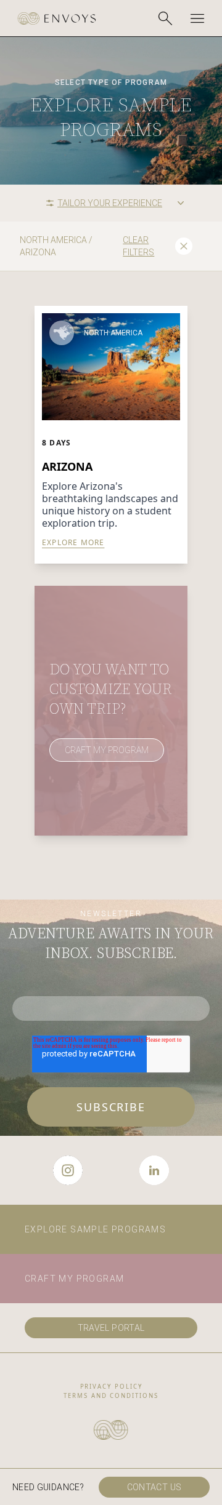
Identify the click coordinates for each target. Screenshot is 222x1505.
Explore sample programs (95, 1229)
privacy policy (111, 1387)
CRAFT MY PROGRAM (107, 750)
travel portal (111, 1328)
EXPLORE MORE (73, 543)
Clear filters (138, 246)
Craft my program (74, 1278)
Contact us (154, 1487)
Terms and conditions (111, 1396)
